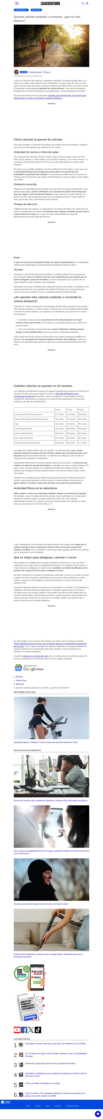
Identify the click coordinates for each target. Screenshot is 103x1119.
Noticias (19, 677)
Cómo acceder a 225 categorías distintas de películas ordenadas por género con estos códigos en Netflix (55, 1094)
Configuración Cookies (72, 1106)
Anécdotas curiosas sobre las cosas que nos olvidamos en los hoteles (55, 1043)
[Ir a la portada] (50, 4)
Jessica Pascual (36, 72)
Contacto (38, 1106)
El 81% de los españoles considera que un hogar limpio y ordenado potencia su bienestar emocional (48, 955)
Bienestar (36, 10)
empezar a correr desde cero (35, 656)
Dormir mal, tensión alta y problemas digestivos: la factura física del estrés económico (51, 800)
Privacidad (58, 1106)
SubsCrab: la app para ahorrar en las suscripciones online (50, 1063)
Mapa (28, 1106)
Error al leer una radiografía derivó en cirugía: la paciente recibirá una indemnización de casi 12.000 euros (51, 852)
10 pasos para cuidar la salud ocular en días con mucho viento (41, 904)
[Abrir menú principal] (17, 3)
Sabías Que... (21, 10)
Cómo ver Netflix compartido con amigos (42, 1083)
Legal (47, 1106)
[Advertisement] (51, 120)
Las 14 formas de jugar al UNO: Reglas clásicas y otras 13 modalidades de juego (56, 1054)
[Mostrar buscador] (83, 3)
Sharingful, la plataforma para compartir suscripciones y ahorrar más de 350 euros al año (56, 1074)
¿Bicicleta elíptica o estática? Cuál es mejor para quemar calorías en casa (46, 742)
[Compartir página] (87, 3)
